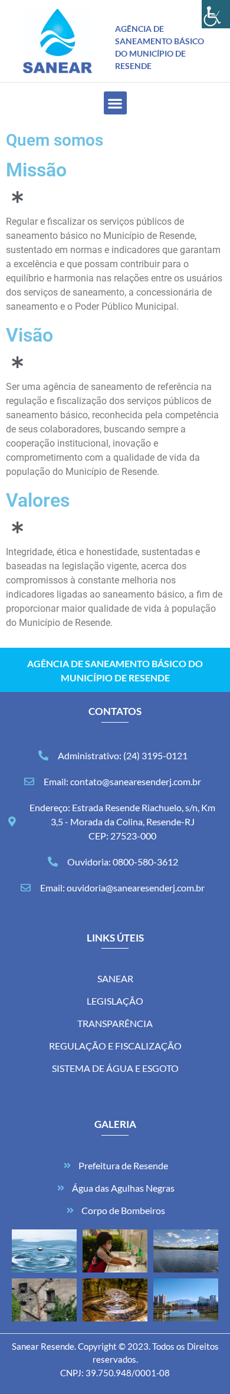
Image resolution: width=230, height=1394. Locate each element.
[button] (115, 102)
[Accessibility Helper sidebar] (216, 14)
